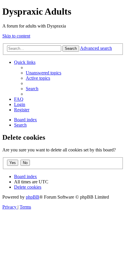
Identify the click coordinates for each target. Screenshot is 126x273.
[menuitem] (43, 72)
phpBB (32, 196)
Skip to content (16, 35)
